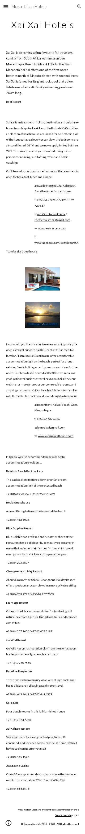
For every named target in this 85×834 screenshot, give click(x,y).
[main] (42, 25)
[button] (5, 6)
